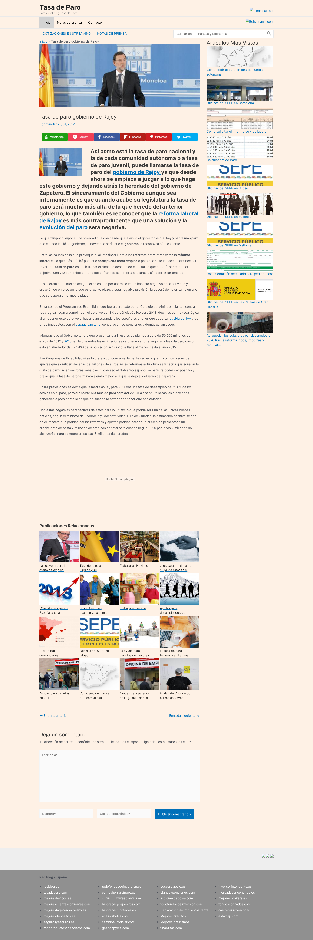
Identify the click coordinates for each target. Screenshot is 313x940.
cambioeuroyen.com (233, 910)
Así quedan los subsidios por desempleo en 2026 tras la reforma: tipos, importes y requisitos (239, 340)
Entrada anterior (54, 715)
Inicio (47, 22)
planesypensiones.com (177, 892)
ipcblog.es (51, 886)
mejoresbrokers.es (232, 898)
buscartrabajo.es (173, 886)
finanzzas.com (171, 928)
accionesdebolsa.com (176, 898)
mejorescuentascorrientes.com (67, 904)
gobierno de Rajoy (137, 172)
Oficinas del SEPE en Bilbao (227, 188)
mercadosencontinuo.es (236, 892)
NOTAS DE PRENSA (112, 33)
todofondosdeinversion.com (123, 886)
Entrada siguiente (184, 715)
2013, (68, 341)
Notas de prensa (69, 22)
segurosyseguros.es (59, 922)
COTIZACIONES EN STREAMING (67, 33)
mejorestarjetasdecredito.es (65, 910)
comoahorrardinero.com (120, 892)
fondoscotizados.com (234, 904)
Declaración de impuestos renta (184, 910)
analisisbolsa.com (115, 916)
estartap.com (228, 916)
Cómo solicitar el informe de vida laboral (237, 131)
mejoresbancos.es (57, 898)
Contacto (95, 22)
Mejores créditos (173, 916)
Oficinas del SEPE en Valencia (229, 217)
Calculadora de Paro (222, 160)
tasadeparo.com (56, 892)
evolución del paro (64, 227)
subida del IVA (181, 318)
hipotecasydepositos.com (121, 904)
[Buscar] (269, 34)
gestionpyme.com (115, 928)
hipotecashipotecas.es (119, 910)
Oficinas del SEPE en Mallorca (229, 245)
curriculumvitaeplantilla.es (122, 898)
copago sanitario (88, 324)
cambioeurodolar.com (118, 922)
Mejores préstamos (175, 922)
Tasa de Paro (60, 7)
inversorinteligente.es (235, 886)
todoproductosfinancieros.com (67, 928)
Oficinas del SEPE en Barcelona (230, 103)
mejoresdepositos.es (59, 916)
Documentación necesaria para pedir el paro (240, 274)
